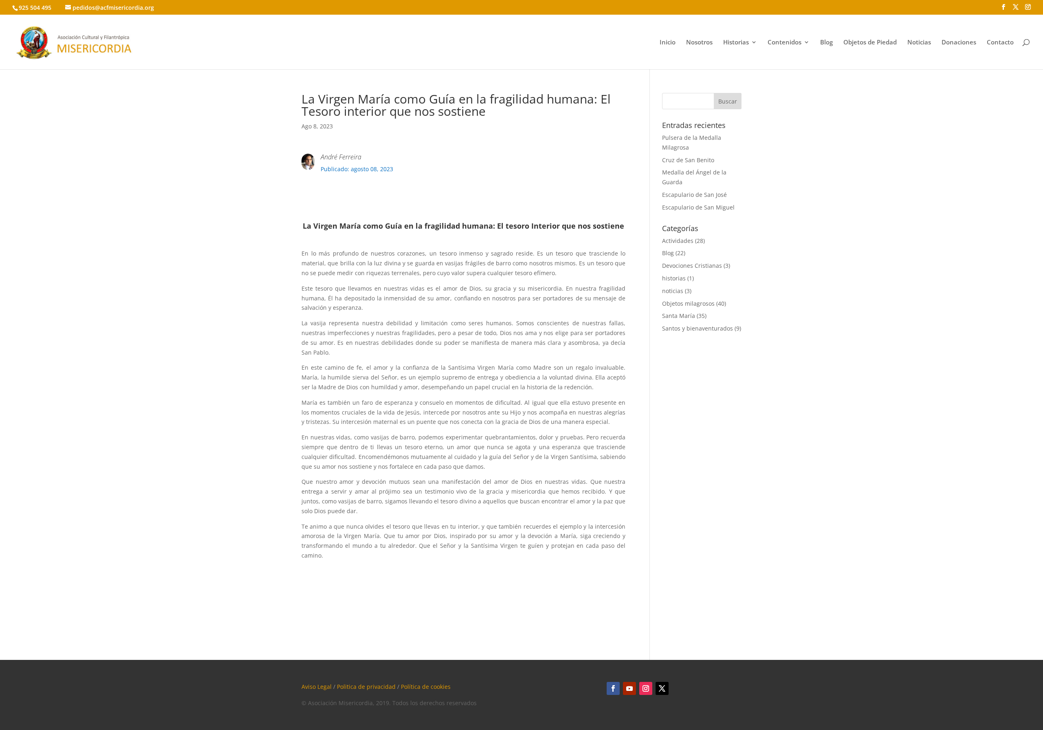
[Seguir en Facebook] (613, 688)
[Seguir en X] (662, 688)
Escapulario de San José (694, 194)
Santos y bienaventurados (697, 328)
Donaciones (959, 42)
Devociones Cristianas (692, 265)
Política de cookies (426, 686)
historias (674, 278)
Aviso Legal (316, 686)
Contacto (1000, 42)
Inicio (668, 42)
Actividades (677, 241)
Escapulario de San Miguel (698, 207)
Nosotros (699, 42)
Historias (736, 42)
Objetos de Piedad (870, 42)
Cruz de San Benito (688, 160)
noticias (672, 291)
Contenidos (784, 42)
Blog (826, 42)
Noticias (919, 42)
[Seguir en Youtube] (629, 688)
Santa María (678, 316)
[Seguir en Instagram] (645, 688)
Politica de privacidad (366, 686)
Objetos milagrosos (688, 303)
